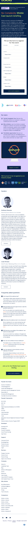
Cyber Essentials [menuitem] (5, 412)
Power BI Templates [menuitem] (5, 430)
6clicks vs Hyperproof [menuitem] (6, 511)
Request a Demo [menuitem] (5, 446)
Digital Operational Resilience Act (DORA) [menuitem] (10, 406)
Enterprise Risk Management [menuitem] (7, 394)
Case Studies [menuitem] (4, 475)
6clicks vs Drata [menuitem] (4, 502)
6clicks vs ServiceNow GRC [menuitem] (7, 505)
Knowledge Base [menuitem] (5, 442)
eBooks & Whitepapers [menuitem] (6, 469)
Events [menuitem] (2, 471)
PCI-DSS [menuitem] (3, 410)
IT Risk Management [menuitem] (5, 386)
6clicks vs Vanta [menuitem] (4, 509)
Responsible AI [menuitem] (4, 392)
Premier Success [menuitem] (5, 444)
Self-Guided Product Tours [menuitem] (7, 479)
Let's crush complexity (14, 373)
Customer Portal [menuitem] (5, 440)
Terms (14, 520)
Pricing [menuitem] (2, 490)
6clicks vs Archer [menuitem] (5, 498)
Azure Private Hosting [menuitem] (6, 432)
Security (5, 520)
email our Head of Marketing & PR (18, 354)
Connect (6, 243)
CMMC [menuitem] (2, 408)
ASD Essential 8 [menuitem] (4, 414)
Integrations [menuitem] (4, 428)
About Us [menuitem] (3, 464)
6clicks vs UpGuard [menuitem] (5, 507)
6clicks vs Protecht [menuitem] (5, 503)
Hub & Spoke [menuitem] (4, 488)
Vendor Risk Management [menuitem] (7, 388)
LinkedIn (23, 343)
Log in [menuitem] (2, 447)
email (4, 311)
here (4, 327)
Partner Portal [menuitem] (4, 455)
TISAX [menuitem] (2, 416)
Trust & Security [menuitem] (4, 491)
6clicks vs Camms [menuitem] (5, 500)
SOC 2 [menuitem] (2, 405)
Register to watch (14, 167)
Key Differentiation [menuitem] (5, 484)
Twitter (6, 344)
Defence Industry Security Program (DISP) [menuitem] (10, 421)
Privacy (9, 520)
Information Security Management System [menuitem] (10, 390)
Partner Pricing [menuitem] (4, 457)
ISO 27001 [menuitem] (3, 401)
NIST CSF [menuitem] (3, 403)
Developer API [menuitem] (4, 426)
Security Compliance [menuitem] (5, 384)
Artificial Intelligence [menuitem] (5, 486)
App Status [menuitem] (3, 434)
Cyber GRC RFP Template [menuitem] (7, 477)
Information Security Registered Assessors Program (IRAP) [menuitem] (12, 418)
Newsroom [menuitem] (3, 473)
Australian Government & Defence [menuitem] (9, 395)
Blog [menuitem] (2, 468)
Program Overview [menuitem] (5, 453)
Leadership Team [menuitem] (5, 466)
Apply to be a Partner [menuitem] (6, 458)
